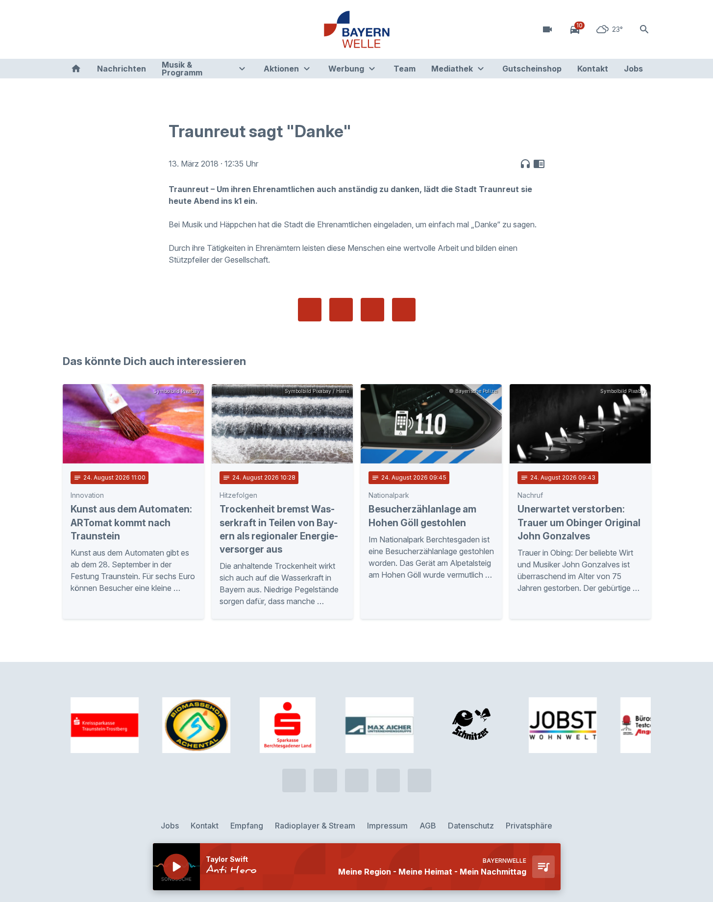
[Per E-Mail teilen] (404, 309)
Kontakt (592, 68)
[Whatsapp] (92, 29)
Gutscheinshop (532, 68)
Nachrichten (121, 68)
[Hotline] (72, 29)
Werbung (346, 68)
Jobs (633, 68)
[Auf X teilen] (341, 309)
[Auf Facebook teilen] (309, 309)
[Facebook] (112, 29)
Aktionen (281, 68)
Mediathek (452, 68)
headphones (525, 164)
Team (404, 68)
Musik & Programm (182, 68)
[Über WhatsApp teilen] (372, 309)
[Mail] (151, 29)
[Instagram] (131, 29)
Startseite (76, 68)
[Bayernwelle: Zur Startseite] (357, 29)
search (644, 29)
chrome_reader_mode (539, 164)
